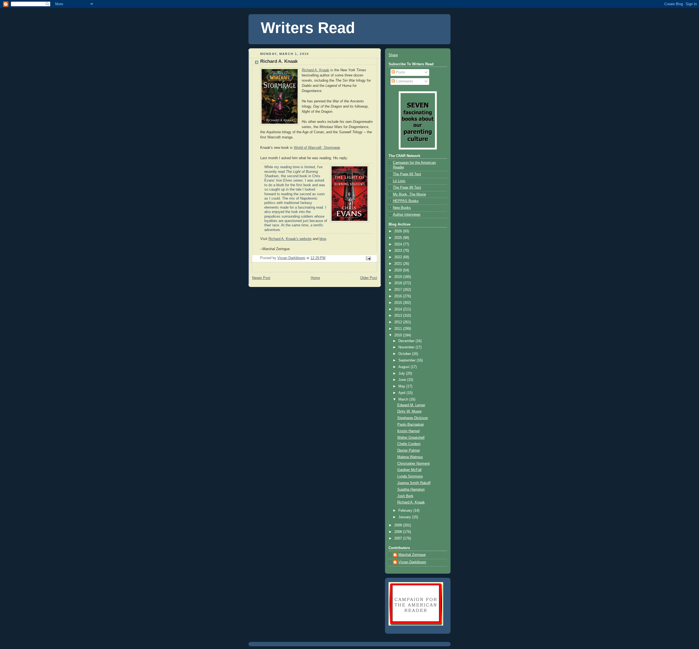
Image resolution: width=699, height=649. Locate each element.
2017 (398, 290)
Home (315, 278)
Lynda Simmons (410, 476)
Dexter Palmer (408, 450)
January (405, 517)
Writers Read (308, 27)
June (402, 380)
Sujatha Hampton (411, 489)
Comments (404, 81)
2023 (398, 251)
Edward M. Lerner (411, 405)
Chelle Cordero (408, 444)
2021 (398, 264)
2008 (398, 532)
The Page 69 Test (407, 174)
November (407, 347)
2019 (398, 277)
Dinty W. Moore (409, 411)
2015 (398, 303)
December (407, 341)
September (407, 360)
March (403, 399)
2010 (398, 335)
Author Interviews (406, 215)
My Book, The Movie (409, 194)
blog (322, 239)
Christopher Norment (413, 464)
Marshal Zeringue (412, 555)
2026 (398, 231)
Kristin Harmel (408, 431)
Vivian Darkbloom (412, 562)
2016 (398, 296)
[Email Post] (368, 258)
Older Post (368, 278)
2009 (398, 525)
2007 (398, 538)
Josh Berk (405, 496)
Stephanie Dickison (412, 418)
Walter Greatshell (411, 438)
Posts (400, 72)
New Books (402, 208)
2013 (398, 316)
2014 (398, 309)
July (402, 373)
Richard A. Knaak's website (290, 239)
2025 (398, 238)
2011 (398, 329)
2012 (398, 322)
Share (393, 55)
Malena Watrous (410, 457)
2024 (398, 244)
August (404, 367)
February (405, 510)
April (402, 393)
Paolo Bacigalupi (410, 424)
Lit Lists (399, 181)
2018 (398, 283)
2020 (398, 270)
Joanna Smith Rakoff (414, 483)
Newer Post (261, 278)
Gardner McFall (409, 470)
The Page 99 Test (407, 187)
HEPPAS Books (406, 201)
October (405, 354)
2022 (398, 257)
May (402, 386)
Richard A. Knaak (315, 70)
